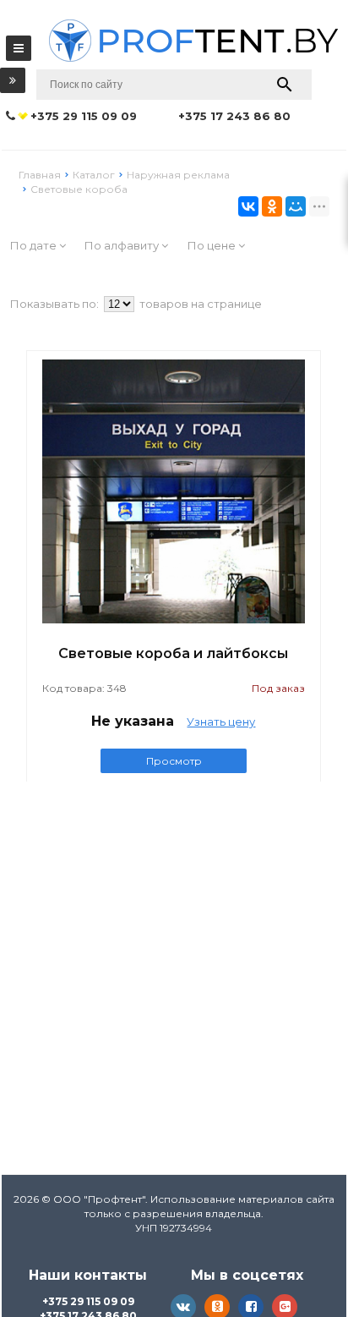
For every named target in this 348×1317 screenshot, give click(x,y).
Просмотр (174, 761)
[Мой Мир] (295, 206)
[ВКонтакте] (248, 206)
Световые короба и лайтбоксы (173, 653)
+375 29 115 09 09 (88, 1301)
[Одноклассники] (272, 206)
